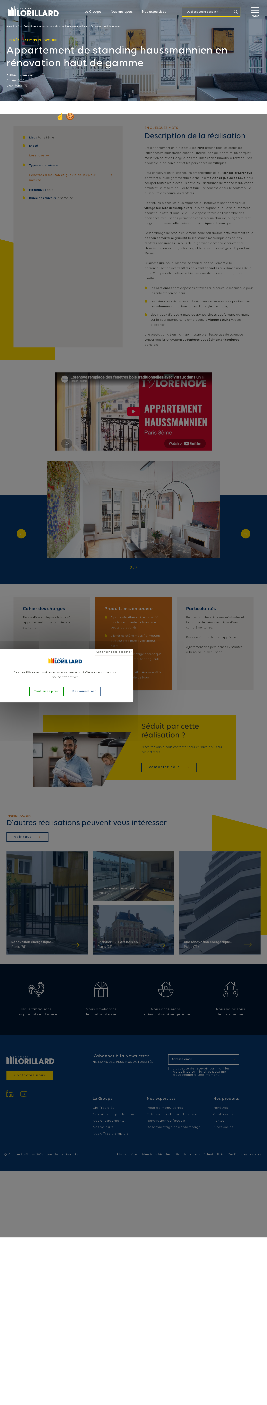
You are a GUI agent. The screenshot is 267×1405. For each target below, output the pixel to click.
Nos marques (122, 12)
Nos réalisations (27, 26)
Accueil (10, 26)
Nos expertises (154, 12)
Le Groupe (92, 12)
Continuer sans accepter (114, 652)
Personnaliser (84, 691)
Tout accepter (46, 691)
